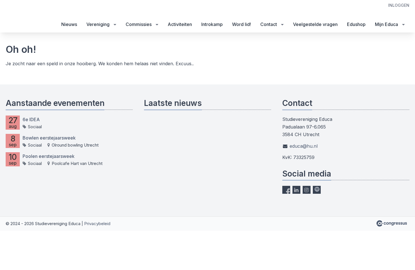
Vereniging (98, 24)
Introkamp (212, 24)
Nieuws (69, 24)
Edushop (356, 24)
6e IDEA (31, 119)
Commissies (139, 24)
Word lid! (241, 24)
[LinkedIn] (296, 190)
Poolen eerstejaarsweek (49, 156)
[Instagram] (307, 190)
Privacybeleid (97, 223)
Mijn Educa (386, 24)
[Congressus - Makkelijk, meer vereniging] (391, 223)
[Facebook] (286, 190)
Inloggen (398, 5)
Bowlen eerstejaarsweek (49, 138)
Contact (268, 24)
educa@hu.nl (304, 146)
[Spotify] (317, 190)
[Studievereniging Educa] (17, 16)
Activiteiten (180, 24)
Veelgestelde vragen (315, 24)
